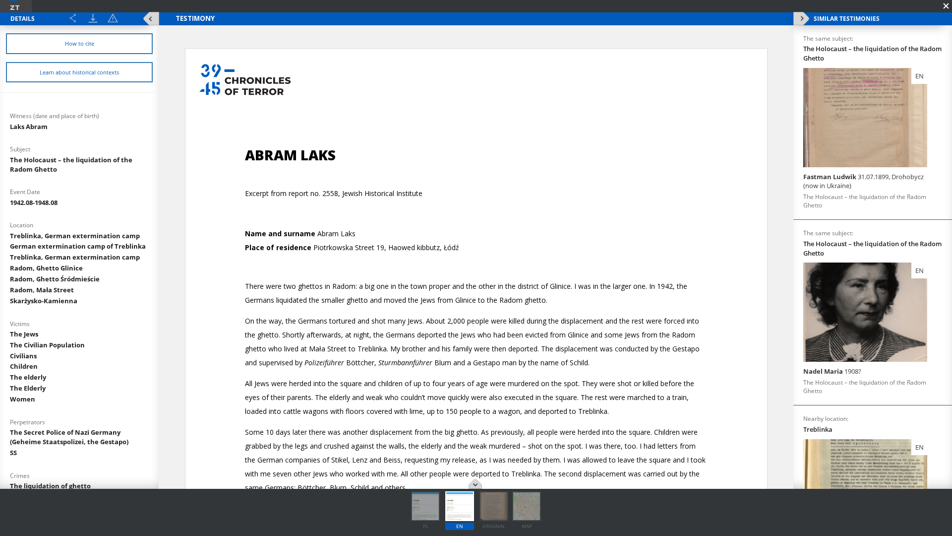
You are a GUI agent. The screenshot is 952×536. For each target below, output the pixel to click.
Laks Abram (29, 126)
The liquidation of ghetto (50, 485)
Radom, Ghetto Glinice (46, 268)
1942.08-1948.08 (34, 202)
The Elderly (28, 388)
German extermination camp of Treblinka (78, 246)
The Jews (24, 334)
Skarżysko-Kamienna (43, 300)
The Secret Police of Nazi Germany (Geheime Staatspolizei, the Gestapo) (69, 437)
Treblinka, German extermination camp (75, 235)
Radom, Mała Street (42, 289)
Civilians (23, 355)
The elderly (28, 377)
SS (13, 452)
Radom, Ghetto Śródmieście (55, 278)
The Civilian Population (47, 344)
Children (24, 366)
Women (22, 399)
